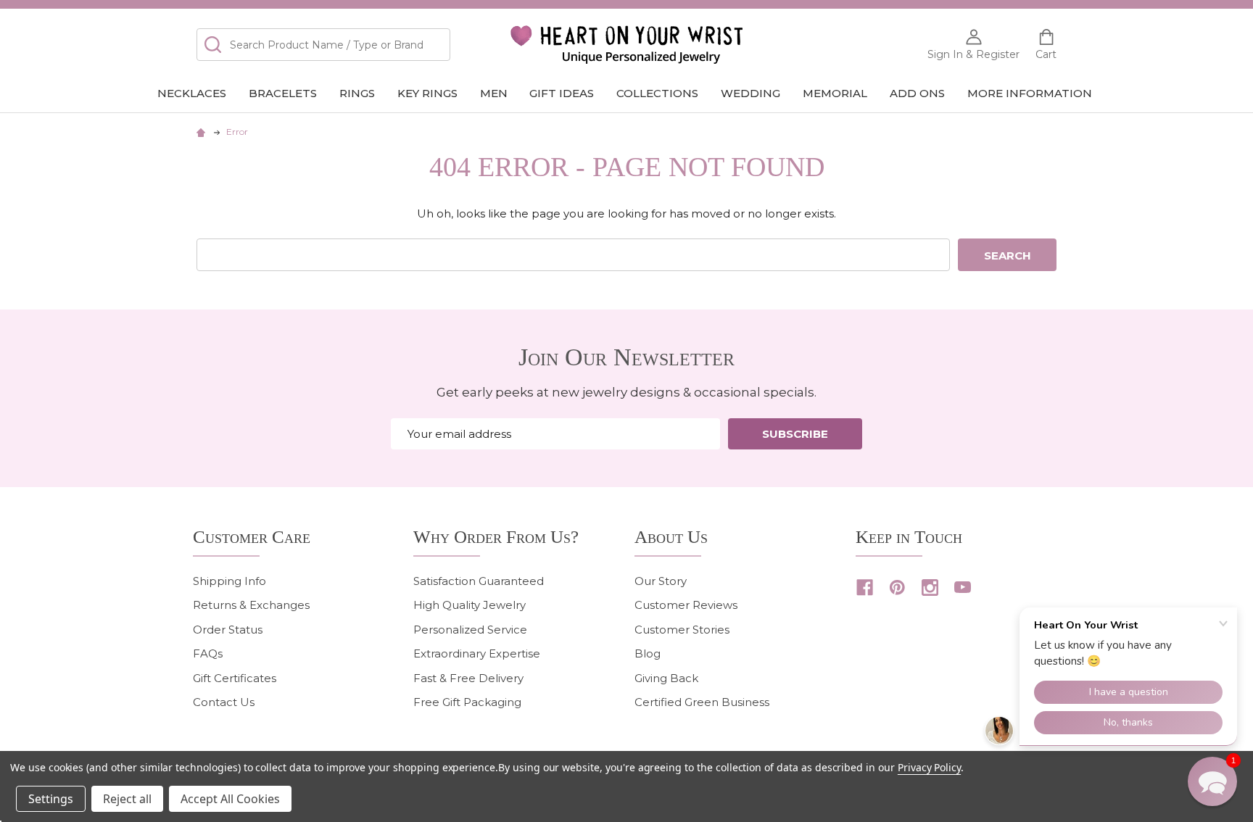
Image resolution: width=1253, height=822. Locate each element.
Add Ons (917, 93)
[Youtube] (962, 587)
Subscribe (795, 434)
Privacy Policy (929, 767)
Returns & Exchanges (251, 605)
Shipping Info (229, 581)
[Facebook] (865, 587)
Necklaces (191, 93)
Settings (50, 799)
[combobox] (323, 44)
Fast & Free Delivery (468, 678)
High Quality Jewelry (469, 605)
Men (494, 93)
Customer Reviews (685, 605)
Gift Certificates (234, 678)
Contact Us (224, 702)
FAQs (208, 653)
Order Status (227, 629)
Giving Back (666, 678)
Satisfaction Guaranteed (478, 581)
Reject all (127, 799)
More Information (1029, 93)
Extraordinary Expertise (476, 653)
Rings (357, 93)
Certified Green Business (701, 702)
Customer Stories (681, 629)
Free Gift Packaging (467, 702)
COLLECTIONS (657, 93)
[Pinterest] (897, 587)
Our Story (660, 581)
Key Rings (427, 93)
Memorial (835, 93)
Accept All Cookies (230, 799)
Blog (647, 653)
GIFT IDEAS (561, 93)
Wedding (750, 93)
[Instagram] (930, 587)
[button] (1212, 781)
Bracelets (283, 93)
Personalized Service (470, 629)
